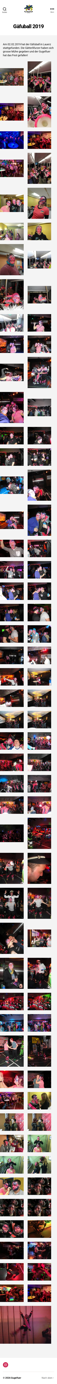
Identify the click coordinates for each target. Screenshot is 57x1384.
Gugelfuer (16, 1377)
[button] (12, 77)
